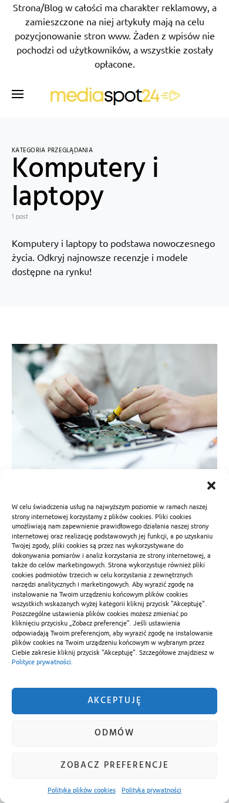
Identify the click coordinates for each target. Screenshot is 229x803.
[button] (211, 484)
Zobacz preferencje (114, 765)
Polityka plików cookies (82, 789)
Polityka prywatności (151, 789)
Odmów (114, 733)
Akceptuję (114, 701)
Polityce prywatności (41, 661)
